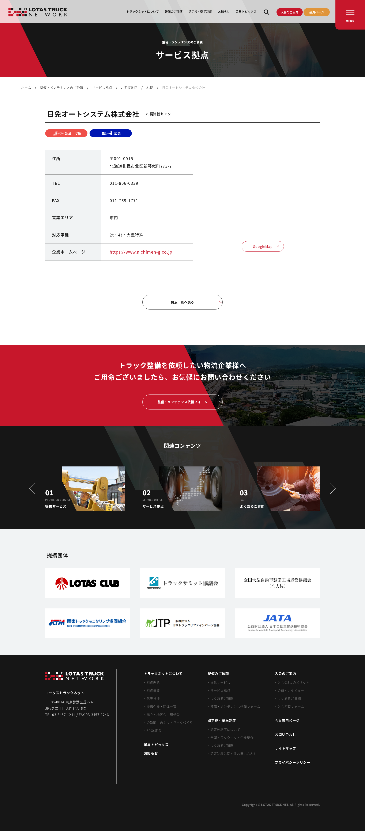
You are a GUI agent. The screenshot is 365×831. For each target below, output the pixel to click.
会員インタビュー (291, 690)
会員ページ (316, 12)
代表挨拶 (153, 698)
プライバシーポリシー (292, 762)
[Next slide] (331, 488)
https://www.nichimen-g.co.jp (141, 252)
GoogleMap (262, 246)
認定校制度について (225, 729)
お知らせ (224, 11)
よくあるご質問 (222, 698)
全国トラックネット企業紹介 (232, 737)
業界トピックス (246, 11)
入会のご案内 (289, 12)
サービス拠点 (220, 690)
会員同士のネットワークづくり (170, 722)
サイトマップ (285, 748)
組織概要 (153, 690)
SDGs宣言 (154, 730)
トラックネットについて (142, 11)
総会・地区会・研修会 (163, 714)
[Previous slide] (34, 488)
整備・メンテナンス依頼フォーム (235, 706)
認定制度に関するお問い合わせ (233, 753)
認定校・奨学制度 (200, 11)
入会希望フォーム (291, 706)
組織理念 (153, 682)
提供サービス (220, 682)
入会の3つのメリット (293, 682)
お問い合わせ (285, 734)
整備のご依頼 (173, 11)
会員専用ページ (287, 720)
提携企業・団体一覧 (162, 706)
